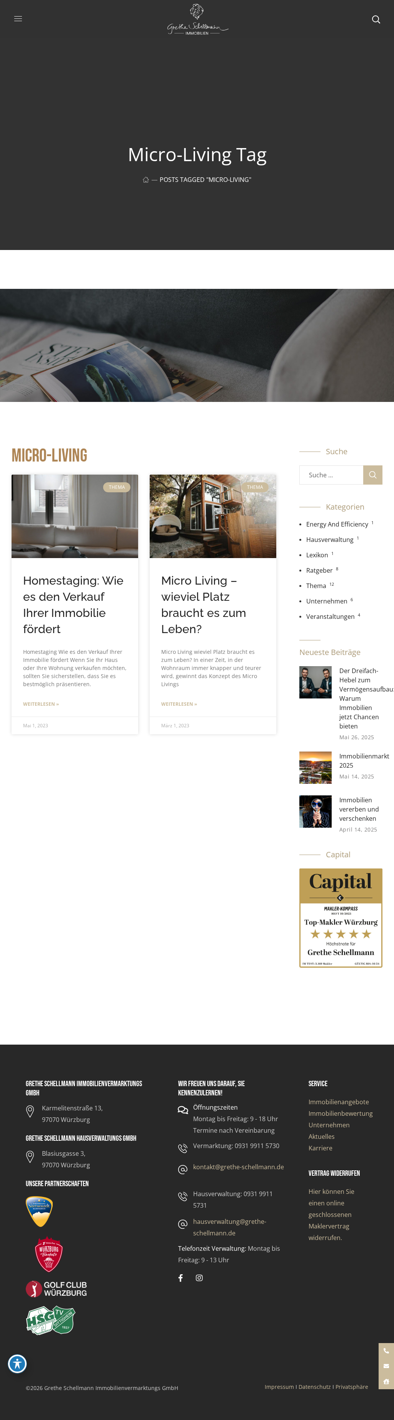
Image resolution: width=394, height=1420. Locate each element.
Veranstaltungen (330, 616)
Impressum (279, 1386)
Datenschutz (315, 1386)
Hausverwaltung (330, 539)
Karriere (320, 1148)
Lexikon (317, 555)
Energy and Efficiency (337, 524)
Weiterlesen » (41, 704)
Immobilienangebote (339, 1102)
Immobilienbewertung (341, 1113)
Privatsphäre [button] (352, 1386)
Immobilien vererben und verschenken (359, 809)
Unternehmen (326, 601)
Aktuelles (322, 1136)
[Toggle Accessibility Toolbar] (17, 1364)
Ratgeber (319, 570)
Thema (316, 586)
